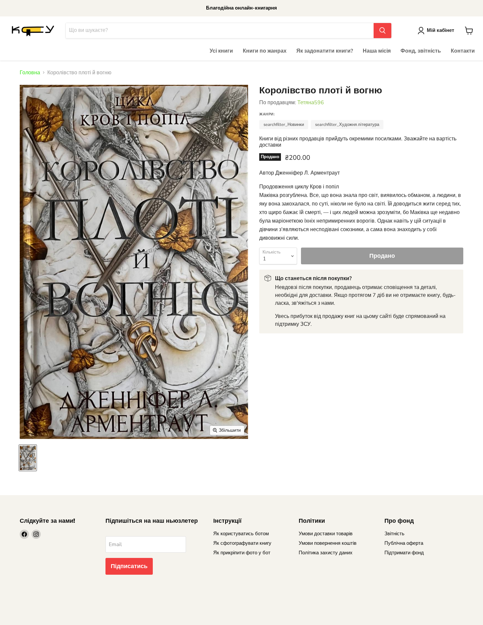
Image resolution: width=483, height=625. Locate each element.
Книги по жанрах (265, 51)
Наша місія (377, 51)
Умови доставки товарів (326, 533)
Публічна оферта (403, 543)
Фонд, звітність (421, 51)
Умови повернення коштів (327, 543)
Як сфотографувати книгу (242, 543)
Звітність (394, 533)
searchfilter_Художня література (347, 125)
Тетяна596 (310, 102)
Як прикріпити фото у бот (241, 552)
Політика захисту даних (326, 552)
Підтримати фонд (404, 552)
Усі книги (221, 51)
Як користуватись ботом (241, 533)
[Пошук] (382, 30)
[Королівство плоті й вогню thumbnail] (27, 458)
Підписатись (129, 566)
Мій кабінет (440, 30)
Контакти (463, 51)
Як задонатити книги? (324, 51)
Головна (30, 73)
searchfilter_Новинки (284, 125)
